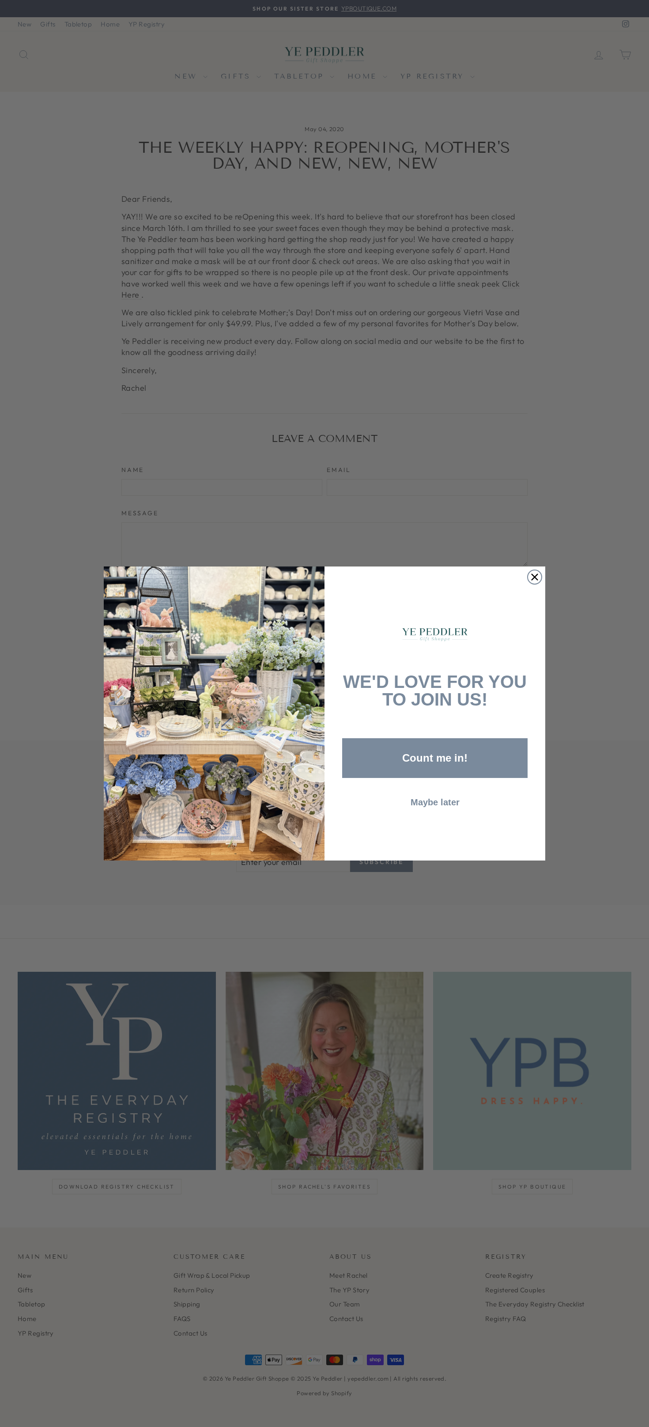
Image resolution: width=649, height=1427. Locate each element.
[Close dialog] (535, 577)
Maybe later (435, 802)
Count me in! (435, 758)
